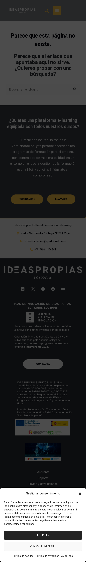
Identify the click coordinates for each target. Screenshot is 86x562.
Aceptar (43, 535)
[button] (80, 494)
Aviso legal (67, 556)
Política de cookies (23, 556)
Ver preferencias (43, 546)
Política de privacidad (47, 556)
